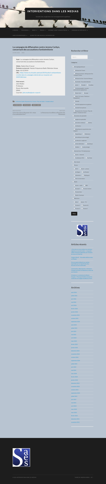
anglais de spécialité (80, 119)
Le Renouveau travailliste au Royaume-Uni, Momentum (53, 112)
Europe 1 (77, 188)
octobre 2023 (74, 389)
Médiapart (87, 175)
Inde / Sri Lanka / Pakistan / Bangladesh (81, 97)
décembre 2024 (75, 350)
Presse (42, 30)
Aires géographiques (19, 35)
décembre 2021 (75, 419)
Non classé (77, 162)
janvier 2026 (74, 312)
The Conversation (80, 178)
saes (23, 52)
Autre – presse (85, 168)
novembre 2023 (75, 386)
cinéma (90, 122)
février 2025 (74, 344)
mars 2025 (74, 341)
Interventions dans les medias (53, 11)
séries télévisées (79, 143)
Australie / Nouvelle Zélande (82, 81)
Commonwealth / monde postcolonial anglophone (81, 89)
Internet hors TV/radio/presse (57, 30)
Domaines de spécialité (79, 30)
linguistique (78, 134)
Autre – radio (78, 185)
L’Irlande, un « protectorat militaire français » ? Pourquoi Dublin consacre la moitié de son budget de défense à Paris (81, 276)
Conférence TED (79, 158)
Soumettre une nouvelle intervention (42, 35)
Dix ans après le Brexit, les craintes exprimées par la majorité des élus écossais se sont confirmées (80, 263)
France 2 (77, 205)
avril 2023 (74, 406)
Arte (76, 202)
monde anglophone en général (83, 104)
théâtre (77, 147)
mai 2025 (73, 334)
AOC (76, 168)
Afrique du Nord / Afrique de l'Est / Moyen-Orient (83, 74)
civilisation (18, 101)
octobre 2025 (74, 318)
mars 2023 (74, 409)
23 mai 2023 (16, 52)
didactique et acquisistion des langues (82, 130)
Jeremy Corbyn (36, 105)
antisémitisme (17, 105)
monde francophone (80, 107)
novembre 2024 (75, 354)
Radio (34, 30)
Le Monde (86, 172)
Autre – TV (84, 202)
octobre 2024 (74, 357)
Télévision (24, 30)
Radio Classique (79, 195)
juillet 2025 (74, 328)
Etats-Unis (78, 93)
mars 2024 (74, 373)
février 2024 (74, 376)
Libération (78, 175)
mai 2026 (73, 302)
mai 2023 (73, 402)
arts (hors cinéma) (80, 122)
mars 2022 (74, 412)
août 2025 (74, 325)
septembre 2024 (75, 360)
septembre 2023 (75, 393)
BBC (86, 185)
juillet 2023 (74, 396)
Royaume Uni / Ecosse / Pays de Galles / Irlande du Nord (39, 101)
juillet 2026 (74, 295)
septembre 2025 (75, 321)
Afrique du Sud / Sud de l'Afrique (83, 78)
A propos (15, 30)
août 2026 (74, 292)
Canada (83, 85)
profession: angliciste (81, 140)
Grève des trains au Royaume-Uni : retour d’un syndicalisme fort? (24, 112)
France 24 (85, 205)
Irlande (77, 101)
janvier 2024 (74, 380)
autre (76, 85)
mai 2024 (73, 370)
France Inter (78, 192)
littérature (87, 134)
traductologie (86, 147)
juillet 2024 (74, 364)
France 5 (85, 208)
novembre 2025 (75, 315)
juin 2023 (73, 399)
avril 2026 (74, 305)
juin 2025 (73, 331)
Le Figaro (77, 172)
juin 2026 (73, 299)
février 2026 (74, 308)
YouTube (89, 158)
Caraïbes (90, 85)
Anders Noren (85, 477)
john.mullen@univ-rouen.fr (31, 92)
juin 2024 (73, 367)
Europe (86, 93)
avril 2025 (74, 338)
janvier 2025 (74, 347)
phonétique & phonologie (82, 137)
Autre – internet (79, 154)
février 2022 (74, 415)
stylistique (90, 143)
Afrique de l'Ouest (80, 70)
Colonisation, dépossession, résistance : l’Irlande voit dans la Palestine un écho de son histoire (82, 270)
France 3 (77, 208)
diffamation (27, 105)
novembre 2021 (75, 422)
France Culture (87, 188)
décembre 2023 (75, 383)
